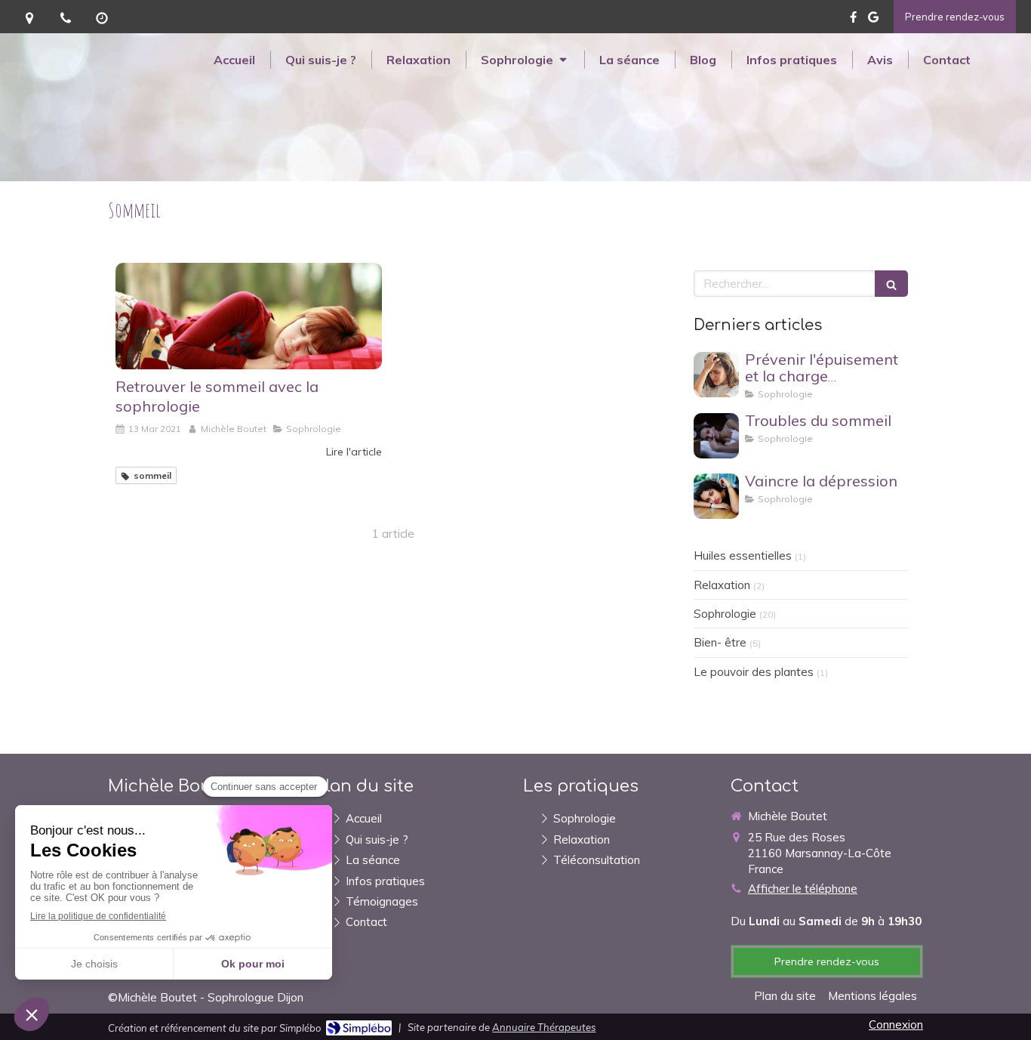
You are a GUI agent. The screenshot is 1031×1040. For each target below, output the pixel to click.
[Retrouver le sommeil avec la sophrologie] (248, 316)
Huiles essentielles (743, 555)
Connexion (896, 1024)
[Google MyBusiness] (873, 20)
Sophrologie (725, 613)
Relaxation (722, 585)
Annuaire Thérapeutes (544, 1027)
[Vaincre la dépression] (716, 496)
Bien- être (720, 642)
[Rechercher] (891, 283)
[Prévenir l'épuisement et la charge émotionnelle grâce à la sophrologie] (716, 374)
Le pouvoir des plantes (754, 672)
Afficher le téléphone (802, 888)
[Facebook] (853, 20)
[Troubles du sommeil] (716, 435)
